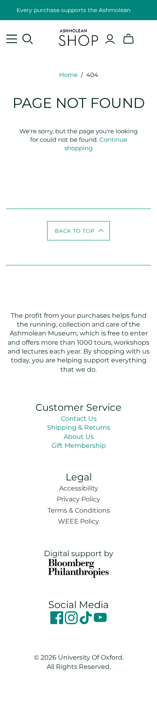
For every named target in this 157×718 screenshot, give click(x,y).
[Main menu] (11, 39)
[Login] (110, 39)
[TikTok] (86, 622)
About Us (79, 437)
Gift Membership (79, 445)
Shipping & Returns (78, 427)
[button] (78, 230)
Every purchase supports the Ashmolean (73, 10)
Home (68, 75)
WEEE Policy (78, 521)
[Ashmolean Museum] (78, 36)
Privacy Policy (78, 499)
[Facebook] (57, 622)
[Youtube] (100, 622)
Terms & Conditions (79, 510)
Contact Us (79, 418)
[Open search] (27, 39)
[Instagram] (72, 622)
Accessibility (78, 488)
